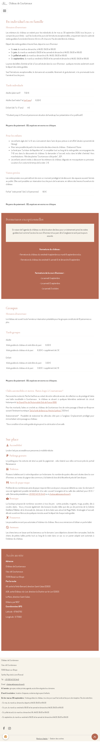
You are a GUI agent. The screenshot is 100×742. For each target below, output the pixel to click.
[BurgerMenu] (4, 11)
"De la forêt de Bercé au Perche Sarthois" (45, 410)
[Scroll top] (95, 737)
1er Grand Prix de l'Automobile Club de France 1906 (37, 402)
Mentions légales (42, 738)
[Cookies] (5, 737)
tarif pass (27, 100)
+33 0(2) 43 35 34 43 (37, 494)
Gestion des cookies (57, 738)
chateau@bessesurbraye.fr (60, 494)
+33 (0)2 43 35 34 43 (12, 679)
